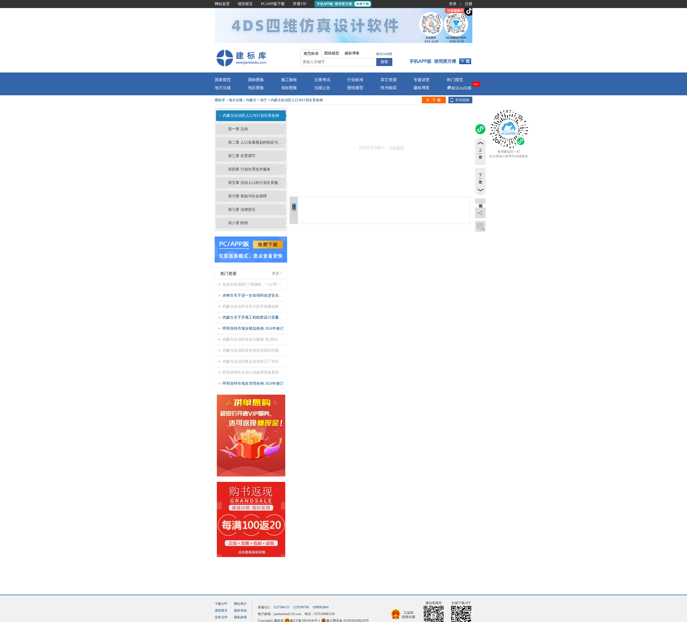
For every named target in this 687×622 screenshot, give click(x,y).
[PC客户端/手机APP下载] (440, 57)
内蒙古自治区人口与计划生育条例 (297, 100)
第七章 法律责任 (241, 210)
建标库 (220, 100)
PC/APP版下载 (273, 4)
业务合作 (221, 617)
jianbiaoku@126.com (287, 614)
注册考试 (322, 80)
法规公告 (322, 88)
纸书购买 (389, 88)
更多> (277, 273)
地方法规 (223, 88)
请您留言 (245, 4)
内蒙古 (251, 100)
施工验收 (289, 80)
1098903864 (320, 607)
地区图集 (256, 88)
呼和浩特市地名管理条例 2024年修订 (253, 383)
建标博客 (422, 88)
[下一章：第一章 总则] (480, 182)
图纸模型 (355, 88)
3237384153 (281, 607)
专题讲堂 (422, 80)
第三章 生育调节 (241, 156)
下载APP (221, 604)
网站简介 (240, 604)
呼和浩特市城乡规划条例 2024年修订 (253, 328)
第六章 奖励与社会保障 (247, 196)
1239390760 (301, 607)
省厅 (263, 100)
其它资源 (389, 80)
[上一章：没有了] (480, 151)
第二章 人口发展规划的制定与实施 (256, 142)
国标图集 (256, 80)
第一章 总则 (238, 129)
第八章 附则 (238, 223)
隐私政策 (240, 617)
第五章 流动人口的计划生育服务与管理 (256, 183)
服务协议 (240, 610)
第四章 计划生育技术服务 (249, 169)
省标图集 (289, 88)
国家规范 (223, 80)
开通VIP (299, 4)
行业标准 (355, 80)
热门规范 (455, 80)
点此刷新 (396, 148)
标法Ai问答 (384, 54)
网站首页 (222, 4)
